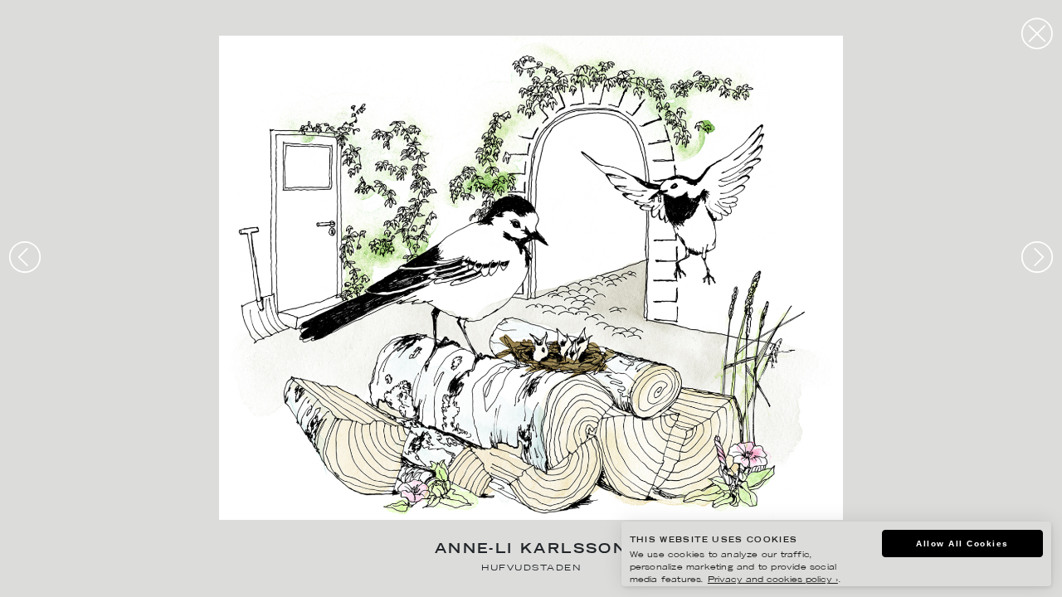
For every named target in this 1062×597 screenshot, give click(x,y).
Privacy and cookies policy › (773, 580)
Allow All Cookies (962, 543)
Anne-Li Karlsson (531, 550)
